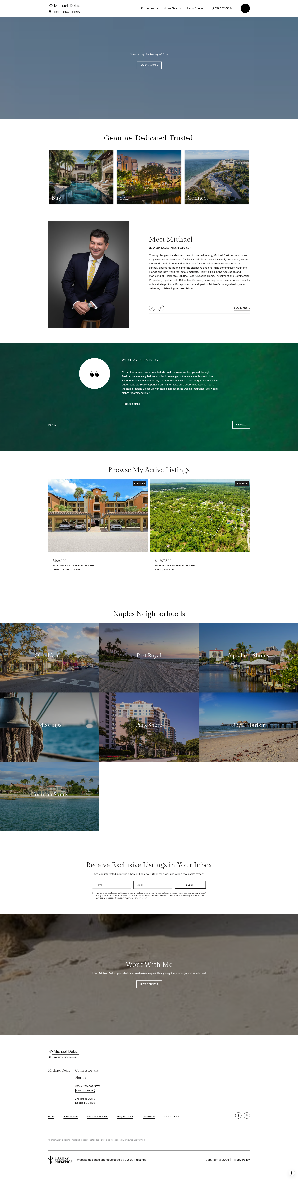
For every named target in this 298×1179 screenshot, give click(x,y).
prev (51, 578)
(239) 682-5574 (222, 8)
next (60, 578)
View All (241, 412)
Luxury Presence (135, 1147)
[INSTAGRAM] (152, 308)
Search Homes (149, 65)
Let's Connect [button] (149, 972)
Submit (190, 872)
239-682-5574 (91, 1073)
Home (51, 1104)
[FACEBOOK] (161, 308)
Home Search (172, 8)
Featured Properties (97, 1104)
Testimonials (149, 1104)
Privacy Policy (140, 885)
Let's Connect (172, 1104)
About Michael (70, 1104)
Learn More (242, 307)
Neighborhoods (125, 1104)
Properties (147, 8)
